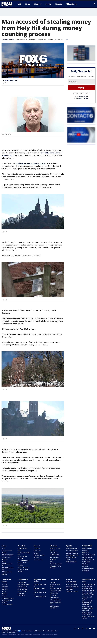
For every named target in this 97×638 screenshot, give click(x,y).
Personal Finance (39, 555)
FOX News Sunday (88, 568)
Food (51, 561)
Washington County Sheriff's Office (30, 163)
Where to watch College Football (87, 587)
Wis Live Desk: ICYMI (88, 555)
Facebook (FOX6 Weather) (7, 601)
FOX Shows (85, 571)
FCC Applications (55, 600)
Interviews (53, 559)
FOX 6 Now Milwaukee (21, 39)
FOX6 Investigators (7, 555)
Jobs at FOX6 (54, 593)
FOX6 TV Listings (87, 557)
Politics (4, 561)
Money (37, 546)
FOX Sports (85, 564)
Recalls (36, 553)
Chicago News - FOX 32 (40, 585)
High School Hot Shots (71, 558)
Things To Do (22, 582)
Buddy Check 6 (22, 589)
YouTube (4, 584)
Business (36, 557)
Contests (53, 582)
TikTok (4, 591)
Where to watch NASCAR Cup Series (88, 594)
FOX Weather (22, 563)
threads (86, 628)
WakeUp (53, 546)
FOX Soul (85, 566)
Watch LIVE (87, 546)
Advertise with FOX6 (72, 587)
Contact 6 (37, 548)
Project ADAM (22, 591)
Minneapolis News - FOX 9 (40, 589)
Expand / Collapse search (94, 4)
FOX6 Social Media (6, 580)
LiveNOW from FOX (88, 559)
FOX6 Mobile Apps (55, 588)
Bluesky (4, 596)
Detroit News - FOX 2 (40, 593)
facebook (75, 628)
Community (23, 579)
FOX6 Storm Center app (24, 553)
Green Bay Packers (72, 551)
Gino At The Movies (56, 564)
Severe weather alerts (22, 549)
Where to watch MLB (88, 591)
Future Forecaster (23, 567)
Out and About (54, 557)
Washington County (34, 39)
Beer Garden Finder (24, 584)
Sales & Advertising (71, 580)
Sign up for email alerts (55, 585)
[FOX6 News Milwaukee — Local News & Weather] (8, 4)
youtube (90, 628)
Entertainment (6, 557)
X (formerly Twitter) (7, 598)
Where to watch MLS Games (88, 617)
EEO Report (53, 595)
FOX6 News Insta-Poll (7, 564)
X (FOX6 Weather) (7, 604)
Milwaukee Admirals (72, 555)
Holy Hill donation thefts (10, 80)
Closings (20, 565)
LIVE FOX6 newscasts (85, 551)
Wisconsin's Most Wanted (7, 551)
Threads (4, 593)
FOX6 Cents (37, 551)
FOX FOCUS (70, 589)
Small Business (38, 560)
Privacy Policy (83, 97)
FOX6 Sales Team (71, 584)
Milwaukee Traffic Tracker (55, 567)
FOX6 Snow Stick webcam (23, 570)
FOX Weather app (23, 560)
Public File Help (54, 597)
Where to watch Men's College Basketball (87, 602)
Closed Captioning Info (55, 603)
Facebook (5, 587)
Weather (21, 546)
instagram (82, 628)
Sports (69, 546)
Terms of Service (82, 98)
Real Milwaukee (55, 555)
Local (3, 548)
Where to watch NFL (88, 584)
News (4, 546)
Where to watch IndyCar (87, 598)
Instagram (5, 589)
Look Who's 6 (54, 552)
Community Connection (21, 594)
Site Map (4, 574)
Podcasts (4, 559)
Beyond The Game (72, 553)
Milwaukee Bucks (71, 561)
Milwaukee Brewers (72, 548)
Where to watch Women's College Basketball (87, 608)
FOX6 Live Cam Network (22, 557)
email (93, 628)
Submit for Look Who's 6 (55, 549)
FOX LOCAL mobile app (7, 568)
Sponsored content (72, 591)
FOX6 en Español (7, 572)
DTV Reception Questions (54, 607)
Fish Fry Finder (22, 587)
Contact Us (55, 579)
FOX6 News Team (55, 591)
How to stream (87, 548)
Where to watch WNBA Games (87, 613)
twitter (78, 628)
